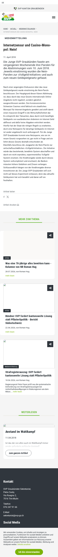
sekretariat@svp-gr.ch (13, 515)
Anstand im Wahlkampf (20, 432)
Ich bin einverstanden (29, 552)
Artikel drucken (10, 205)
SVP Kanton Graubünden (30, 8)
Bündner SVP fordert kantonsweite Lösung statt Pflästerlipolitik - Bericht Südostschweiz (28, 319)
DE (3, 3)
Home (5, 29)
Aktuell (13, 29)
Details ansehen (24, 544)
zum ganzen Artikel (18, 453)
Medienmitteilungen (27, 29)
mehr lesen (9, 276)
